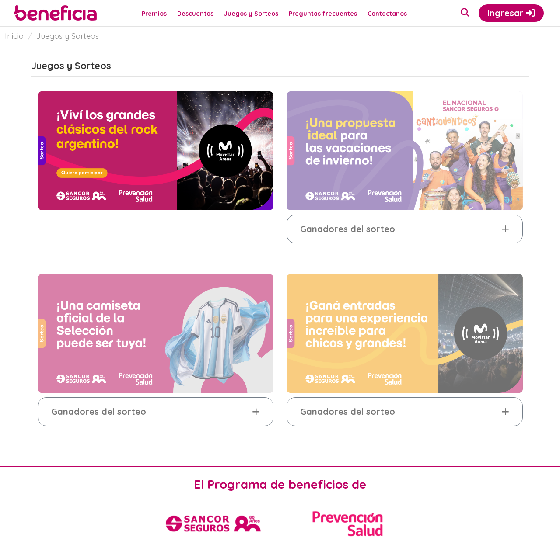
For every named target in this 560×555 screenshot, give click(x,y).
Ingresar (506, 12)
